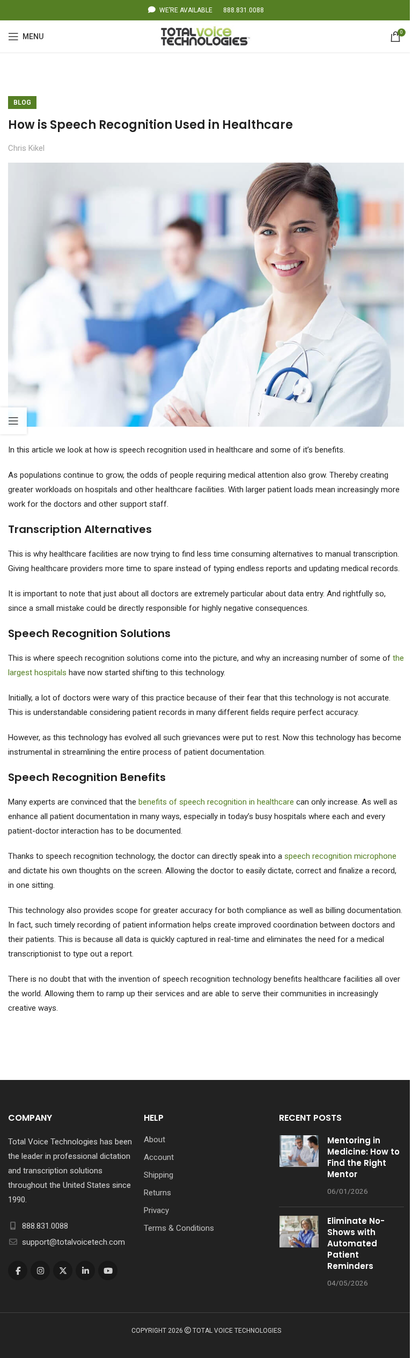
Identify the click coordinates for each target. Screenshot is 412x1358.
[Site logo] (206, 36)
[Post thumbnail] (299, 1167)
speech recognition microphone (340, 856)
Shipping (158, 1175)
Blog (22, 102)
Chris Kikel (26, 148)
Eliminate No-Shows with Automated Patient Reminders (356, 1243)
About (154, 1139)
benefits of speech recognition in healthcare (216, 802)
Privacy (156, 1210)
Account (159, 1157)
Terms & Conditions (179, 1228)
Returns (157, 1193)
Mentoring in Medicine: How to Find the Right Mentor (363, 1157)
